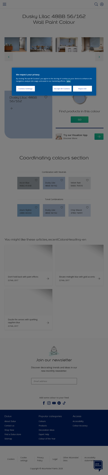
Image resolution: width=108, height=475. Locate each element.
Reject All (82, 89)
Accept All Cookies (62, 89)
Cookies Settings (25, 89)
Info (68, 81)
